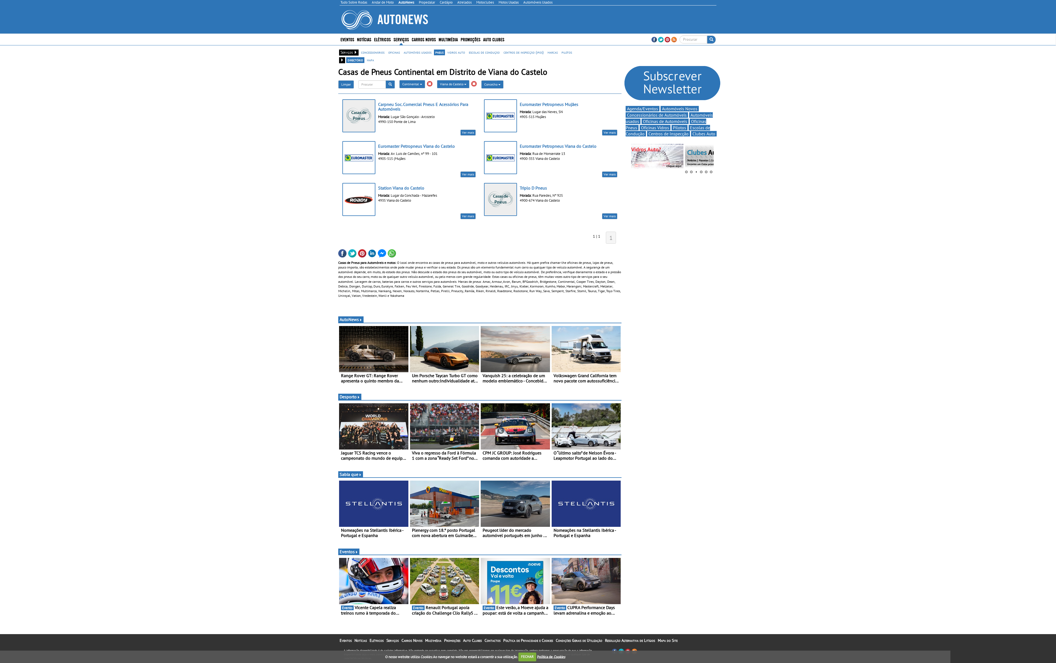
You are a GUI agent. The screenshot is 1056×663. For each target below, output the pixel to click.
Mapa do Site (668, 640)
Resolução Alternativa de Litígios (630, 640)
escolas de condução (484, 52)
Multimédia (448, 39)
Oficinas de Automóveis (665, 121)
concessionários (372, 52)
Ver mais (468, 132)
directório (355, 59)
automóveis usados (417, 52)
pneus (439, 52)
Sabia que (349, 474)
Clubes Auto (703, 133)
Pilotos (679, 127)
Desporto (348, 396)
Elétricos (377, 640)
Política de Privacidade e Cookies (528, 640)
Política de (551, 656)
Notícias (360, 640)
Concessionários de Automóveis (657, 115)
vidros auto (456, 52)
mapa (370, 59)
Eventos (347, 39)
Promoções (470, 39)
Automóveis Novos (679, 108)
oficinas (394, 52)
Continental (411, 84)
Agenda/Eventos (642, 108)
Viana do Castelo (452, 84)
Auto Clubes (472, 640)
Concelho (491, 84)
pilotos (567, 52)
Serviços (392, 640)
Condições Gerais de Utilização (579, 640)
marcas (553, 52)
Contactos (493, 640)
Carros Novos (424, 39)
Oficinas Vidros (655, 127)
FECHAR (527, 656)
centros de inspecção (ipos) (524, 52)
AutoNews (349, 319)
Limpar (346, 84)
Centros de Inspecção (668, 133)
